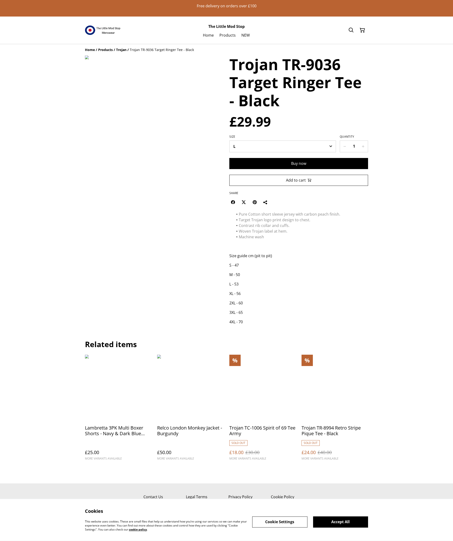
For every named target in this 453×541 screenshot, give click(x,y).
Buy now (298, 163)
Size (232, 136)
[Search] (351, 30)
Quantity (347, 136)
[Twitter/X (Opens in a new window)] (243, 202)
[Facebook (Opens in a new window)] (232, 202)
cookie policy (138, 529)
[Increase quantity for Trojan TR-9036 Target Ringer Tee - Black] (363, 146)
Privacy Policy (240, 496)
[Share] (265, 202)
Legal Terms (196, 496)
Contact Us (153, 496)
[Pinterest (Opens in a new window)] (254, 202)
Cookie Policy (282, 496)
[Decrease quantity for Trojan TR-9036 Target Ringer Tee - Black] (344, 146)
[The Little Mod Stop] (102, 30)
